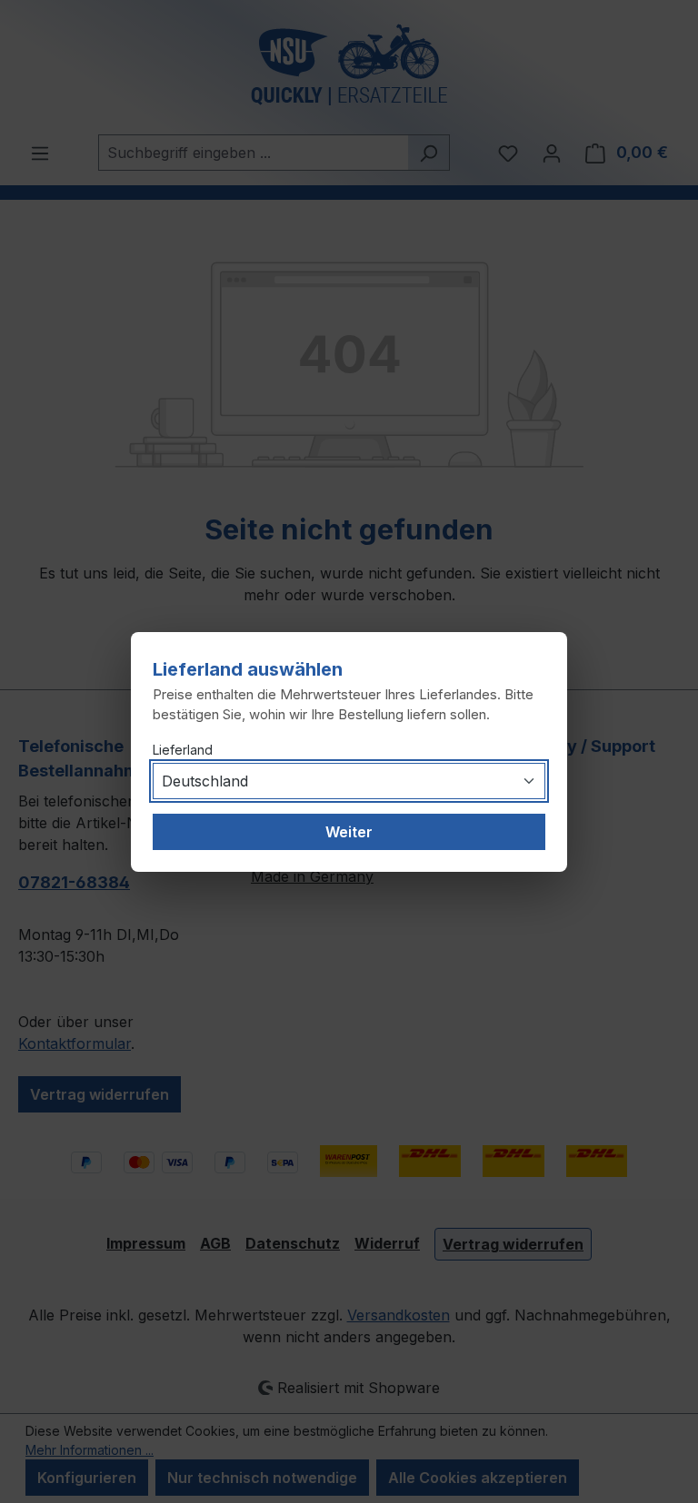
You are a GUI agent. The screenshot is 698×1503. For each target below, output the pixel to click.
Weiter (349, 832)
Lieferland (183, 749)
